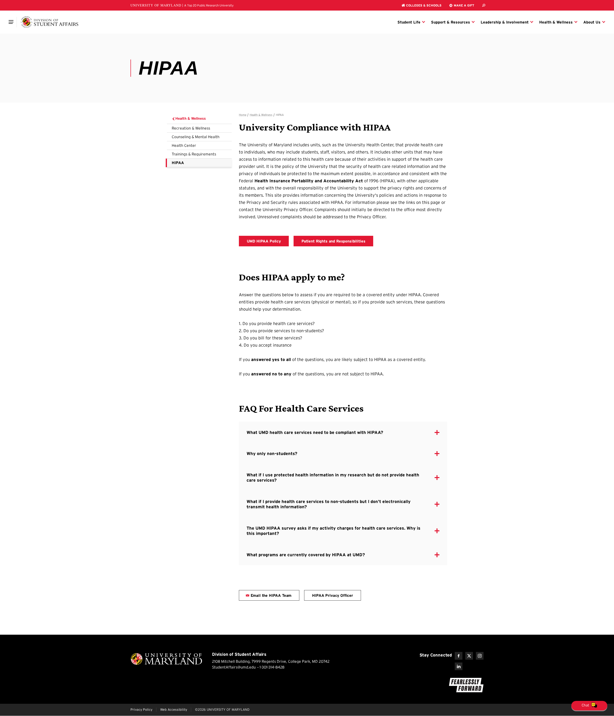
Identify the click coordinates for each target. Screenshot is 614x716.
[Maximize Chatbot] (610, 277)
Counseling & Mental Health (195, 137)
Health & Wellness (190, 118)
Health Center (184, 145)
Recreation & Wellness (191, 128)
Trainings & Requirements (194, 154)
